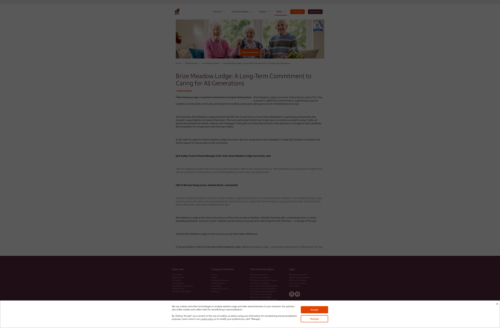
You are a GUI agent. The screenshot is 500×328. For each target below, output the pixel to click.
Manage (314, 318)
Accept (314, 309)
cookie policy (207, 318)
